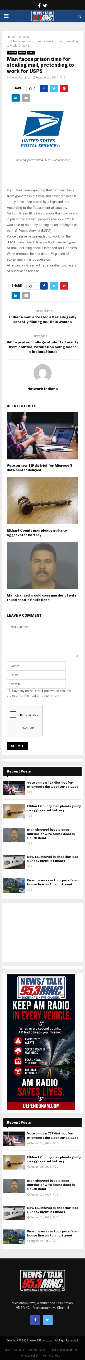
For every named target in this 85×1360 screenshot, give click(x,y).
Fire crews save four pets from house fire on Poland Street (52, 882)
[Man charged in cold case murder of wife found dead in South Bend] (14, 835)
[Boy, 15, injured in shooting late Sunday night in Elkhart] (14, 862)
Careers (19, 1349)
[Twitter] (48, 1320)
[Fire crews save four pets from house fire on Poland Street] (14, 885)
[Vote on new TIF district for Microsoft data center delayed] (14, 788)
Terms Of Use (51, 1355)
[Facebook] (35, 1320)
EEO (7, 1349)
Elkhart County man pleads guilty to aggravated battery (37, 532)
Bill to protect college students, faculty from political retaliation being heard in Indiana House (42, 347)
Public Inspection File (64, 1349)
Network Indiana (20, 77)
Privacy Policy (30, 1355)
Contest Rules (37, 1349)
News (31, 52)
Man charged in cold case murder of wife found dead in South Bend (41, 597)
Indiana (12, 52)
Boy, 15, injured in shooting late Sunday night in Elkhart (52, 859)
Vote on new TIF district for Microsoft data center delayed (40, 468)
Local (22, 52)
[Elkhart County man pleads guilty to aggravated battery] (14, 811)
